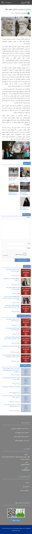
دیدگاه (28, 217)
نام (29, 243)
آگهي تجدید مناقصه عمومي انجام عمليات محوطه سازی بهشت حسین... (11, 306)
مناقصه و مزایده (24, 491)
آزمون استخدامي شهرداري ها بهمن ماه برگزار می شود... (11, 378)
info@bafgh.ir (26, 470)
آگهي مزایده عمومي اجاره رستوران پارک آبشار (11, 347)
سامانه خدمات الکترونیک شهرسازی (19, 429)
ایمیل (28, 248)
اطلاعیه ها (25, 487)
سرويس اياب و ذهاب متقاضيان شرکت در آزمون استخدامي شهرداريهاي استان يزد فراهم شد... (11, 370)
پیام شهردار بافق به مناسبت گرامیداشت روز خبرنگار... (11, 279)
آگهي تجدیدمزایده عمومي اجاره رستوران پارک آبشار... (13, 270)
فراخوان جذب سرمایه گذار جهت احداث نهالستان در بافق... (11, 396)
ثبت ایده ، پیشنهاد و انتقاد (21, 441)
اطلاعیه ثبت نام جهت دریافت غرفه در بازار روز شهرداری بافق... (12, 405)
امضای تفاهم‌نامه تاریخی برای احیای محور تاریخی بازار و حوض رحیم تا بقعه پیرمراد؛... (11, 298)
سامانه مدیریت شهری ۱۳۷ (21, 433)
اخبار (27, 483)
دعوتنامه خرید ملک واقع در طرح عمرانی (11, 387)
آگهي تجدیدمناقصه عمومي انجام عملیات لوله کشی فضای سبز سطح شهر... (11, 356)
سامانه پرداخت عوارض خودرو (21, 437)
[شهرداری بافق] (22, 2)
